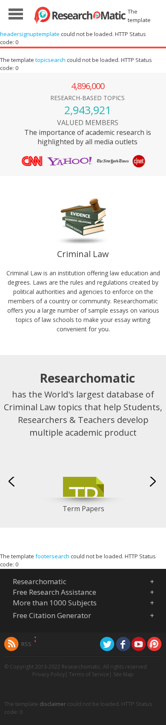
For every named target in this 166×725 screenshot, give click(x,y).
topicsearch (50, 60)
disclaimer (53, 704)
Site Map (123, 674)
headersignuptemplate (30, 34)
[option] (83, 483)
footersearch (52, 556)
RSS (26, 644)
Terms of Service (89, 674)
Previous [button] (13, 481)
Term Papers (83, 508)
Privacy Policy (48, 674)
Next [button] (153, 481)
